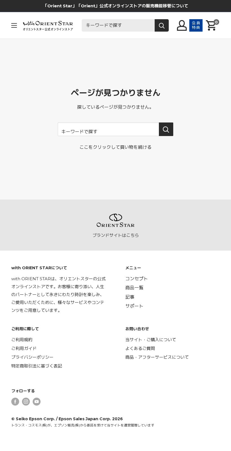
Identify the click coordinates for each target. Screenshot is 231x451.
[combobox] (118, 25)
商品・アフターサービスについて (157, 357)
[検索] (162, 25)
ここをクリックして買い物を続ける (115, 147)
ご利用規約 (21, 339)
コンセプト (136, 278)
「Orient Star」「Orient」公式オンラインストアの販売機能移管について (115, 5)
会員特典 (196, 25)
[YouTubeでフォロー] (37, 402)
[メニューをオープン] (14, 25)
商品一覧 (134, 287)
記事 (129, 297)
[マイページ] (182, 25)
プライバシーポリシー (32, 357)
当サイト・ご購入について (150, 339)
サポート (134, 306)
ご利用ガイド (24, 348)
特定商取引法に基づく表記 (36, 366)
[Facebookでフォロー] (15, 402)
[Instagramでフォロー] (26, 402)
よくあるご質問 (140, 348)
